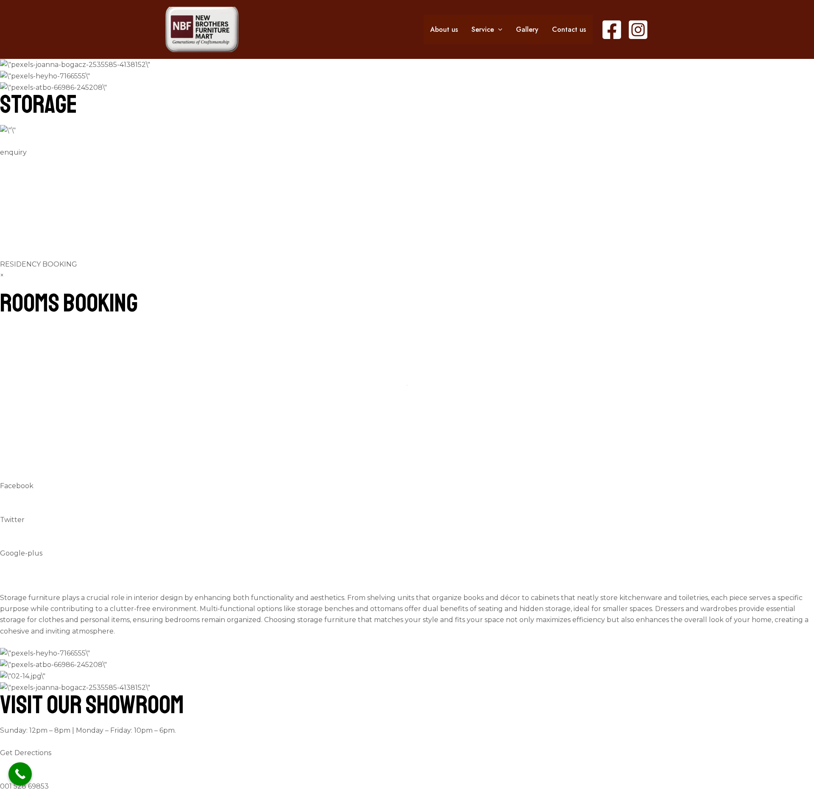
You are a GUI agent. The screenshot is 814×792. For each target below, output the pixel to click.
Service (482, 29)
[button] (498, 29)
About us (444, 29)
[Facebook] (611, 29)
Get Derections (25, 753)
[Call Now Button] (20, 774)
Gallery (527, 29)
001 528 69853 (24, 786)
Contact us (569, 29)
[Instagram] (638, 29)
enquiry (13, 152)
